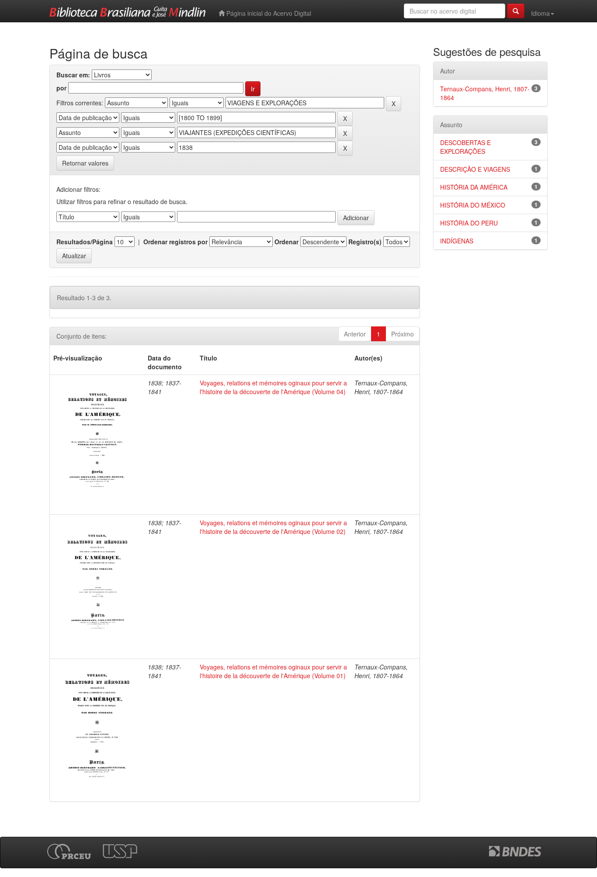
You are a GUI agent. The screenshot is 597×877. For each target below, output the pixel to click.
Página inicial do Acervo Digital (268, 13)
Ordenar (286, 241)
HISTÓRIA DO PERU (469, 222)
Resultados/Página (84, 241)
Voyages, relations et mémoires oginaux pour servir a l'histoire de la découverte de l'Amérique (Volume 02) (273, 527)
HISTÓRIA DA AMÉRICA (473, 187)
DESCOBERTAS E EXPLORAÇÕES (465, 147)
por (61, 87)
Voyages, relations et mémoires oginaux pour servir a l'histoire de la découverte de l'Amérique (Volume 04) (273, 387)
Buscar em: (73, 74)
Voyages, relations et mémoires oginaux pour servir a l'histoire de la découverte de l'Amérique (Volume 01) (273, 671)
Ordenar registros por (175, 241)
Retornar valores (85, 163)
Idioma (540, 13)
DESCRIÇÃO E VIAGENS (475, 169)
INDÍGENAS (456, 240)
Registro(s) (365, 241)
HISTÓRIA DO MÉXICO (472, 205)
